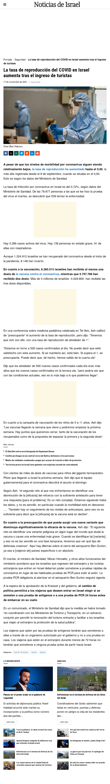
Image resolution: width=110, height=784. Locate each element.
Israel (34, 652)
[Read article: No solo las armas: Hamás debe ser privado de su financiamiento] (63, 766)
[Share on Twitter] (11, 153)
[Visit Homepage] (57, 4)
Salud (42, 652)
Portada (7, 59)
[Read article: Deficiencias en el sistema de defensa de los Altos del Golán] (9, 755)
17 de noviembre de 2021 (15, 81)
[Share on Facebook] (5, 153)
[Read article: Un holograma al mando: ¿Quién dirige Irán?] (63, 744)
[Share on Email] (37, 153)
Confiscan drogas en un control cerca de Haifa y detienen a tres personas (39, 456)
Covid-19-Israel (21, 652)
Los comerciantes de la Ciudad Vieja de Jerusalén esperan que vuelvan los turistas (34, 764)
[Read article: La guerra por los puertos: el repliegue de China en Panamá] (63, 755)
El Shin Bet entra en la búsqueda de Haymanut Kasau (29, 451)
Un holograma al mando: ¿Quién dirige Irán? (87, 741)
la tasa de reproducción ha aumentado (58, 169)
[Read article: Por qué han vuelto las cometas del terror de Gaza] (63, 733)
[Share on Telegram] (21, 153)
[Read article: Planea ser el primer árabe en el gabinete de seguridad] (28, 679)
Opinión (63, 688)
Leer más (11, 722)
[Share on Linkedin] (32, 153)
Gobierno (10, 688)
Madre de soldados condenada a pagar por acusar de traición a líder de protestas (43, 460)
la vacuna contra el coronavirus (37, 274)
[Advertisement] (55, 33)
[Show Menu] (4, 4)
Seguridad (20, 59)
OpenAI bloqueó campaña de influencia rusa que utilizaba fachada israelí (34, 742)
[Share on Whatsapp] (16, 153)
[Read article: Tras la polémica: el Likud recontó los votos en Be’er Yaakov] (9, 733)
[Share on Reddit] (27, 153)
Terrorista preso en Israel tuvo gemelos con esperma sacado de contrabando (41, 464)
